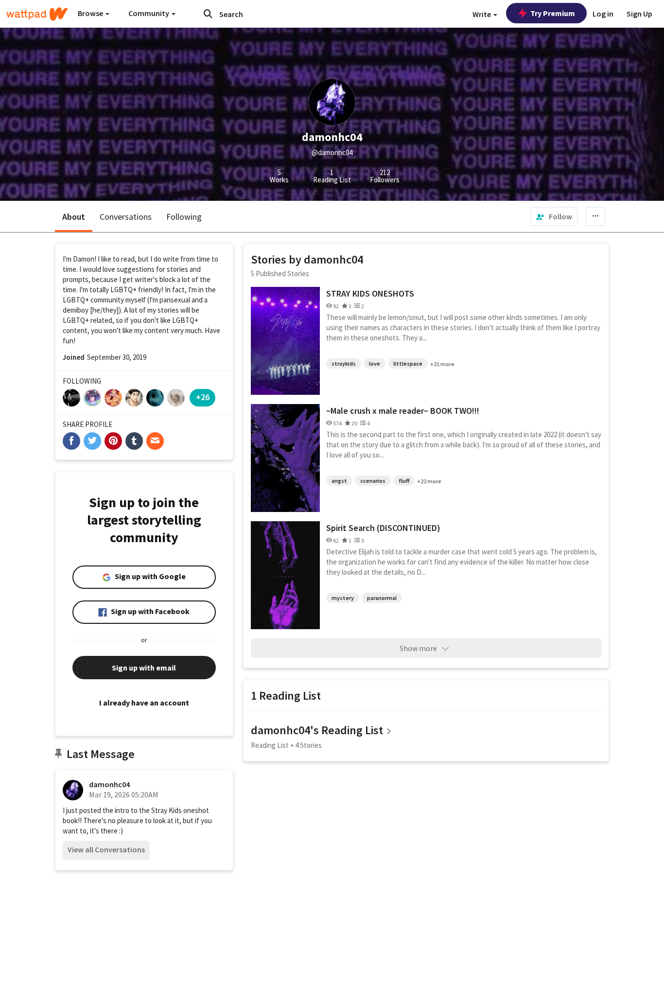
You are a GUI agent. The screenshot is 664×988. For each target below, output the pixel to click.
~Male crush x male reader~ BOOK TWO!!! (402, 410)
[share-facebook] (71, 441)
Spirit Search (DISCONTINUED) (383, 527)
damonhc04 (109, 784)
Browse (91, 13)
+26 (203, 397)
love (374, 363)
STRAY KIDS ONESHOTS (370, 293)
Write (482, 14)
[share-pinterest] (113, 441)
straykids (344, 363)
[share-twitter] (92, 441)
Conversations (126, 216)
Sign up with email (144, 667)
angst (339, 480)
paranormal (382, 597)
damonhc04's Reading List (317, 730)
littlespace (407, 363)
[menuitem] (554, 216)
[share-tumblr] (134, 441)
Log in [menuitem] (603, 13)
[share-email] (155, 441)
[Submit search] (208, 13)
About (73, 216)
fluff (404, 480)
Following (184, 216)
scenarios (372, 480)
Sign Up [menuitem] (639, 13)
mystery (343, 597)
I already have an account (144, 702)
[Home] (37, 14)
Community (149, 13)
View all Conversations (106, 849)
